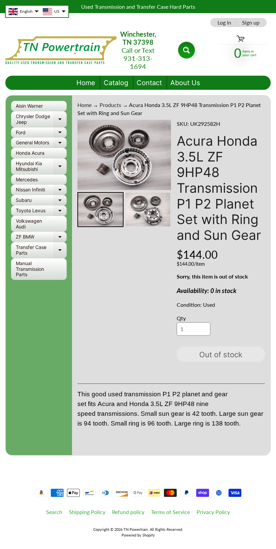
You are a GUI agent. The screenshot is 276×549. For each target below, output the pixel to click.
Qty (181, 318)
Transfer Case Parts (41, 250)
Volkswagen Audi (29, 223)
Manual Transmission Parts (30, 269)
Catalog (116, 83)
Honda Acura (30, 153)
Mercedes (27, 179)
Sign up (251, 22)
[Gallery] (124, 174)
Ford (41, 134)
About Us (185, 83)
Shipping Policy (87, 512)
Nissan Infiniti (41, 191)
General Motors (41, 144)
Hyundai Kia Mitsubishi (41, 166)
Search (54, 512)
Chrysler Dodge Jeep (41, 119)
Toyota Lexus (41, 212)
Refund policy (128, 512)
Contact (149, 83)
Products (110, 105)
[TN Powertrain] (60, 50)
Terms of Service (170, 512)
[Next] (161, 155)
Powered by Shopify (138, 535)
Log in (224, 22)
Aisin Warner (29, 106)
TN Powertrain (136, 529)
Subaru (41, 201)
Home (85, 83)
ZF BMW (41, 238)
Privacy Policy (213, 512)
